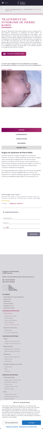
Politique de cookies (12, 427)
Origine (21, 130)
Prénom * (6, 223)
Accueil (7, 9)
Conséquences (21, 134)
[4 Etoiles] (7, 200)
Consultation (21, 139)
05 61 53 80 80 (10, 280)
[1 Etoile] (2, 200)
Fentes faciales (28, 9)
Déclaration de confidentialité (28, 427)
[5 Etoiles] (9, 200)
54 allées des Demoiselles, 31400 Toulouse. (10, 272)
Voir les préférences (11, 423)
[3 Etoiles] (6, 200)
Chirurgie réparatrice (16, 9)
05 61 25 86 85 (10, 282)
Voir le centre (7, 69)
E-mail (5, 227)
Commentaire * (7, 218)
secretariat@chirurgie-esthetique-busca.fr (20, 277)
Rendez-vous (21, 147)
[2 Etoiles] (4, 200)
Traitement (21, 143)
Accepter (31, 423)
